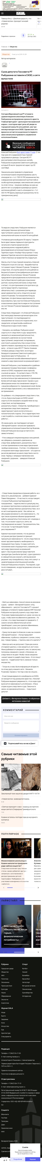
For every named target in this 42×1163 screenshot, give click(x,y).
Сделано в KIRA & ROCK (9, 1151)
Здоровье (4, 1019)
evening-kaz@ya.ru (13, 1057)
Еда (2, 1030)
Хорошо (33, 1159)
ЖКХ (2, 975)
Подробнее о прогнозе (8, 36)
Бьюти (3, 1016)
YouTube (4, 1118)
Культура (4, 989)
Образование (6, 996)
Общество (13, 47)
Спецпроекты (6, 1036)
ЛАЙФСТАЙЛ (9, 900)
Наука (3, 993)
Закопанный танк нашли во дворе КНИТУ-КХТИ (20, 793)
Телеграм (4, 1121)
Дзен (3, 1125)
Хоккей (24, 972)
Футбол (24, 968)
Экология (4, 999)
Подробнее (17, 1159)
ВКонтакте (5, 1114)
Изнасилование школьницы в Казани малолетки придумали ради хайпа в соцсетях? (14, 863)
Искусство (5, 1026)
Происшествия (6, 986)
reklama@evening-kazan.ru (15, 1087)
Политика (4, 979)
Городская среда (7, 968)
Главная (4, 47)
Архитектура (5, 1033)
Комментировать (21, 735)
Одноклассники (6, 1128)
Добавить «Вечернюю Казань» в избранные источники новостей (21, 699)
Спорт (25, 964)
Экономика (5, 982)
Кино (3, 1023)
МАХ (2, 1132)
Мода (3, 1012)
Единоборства (27, 993)
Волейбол (25, 975)
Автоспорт (26, 982)
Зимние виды (27, 989)
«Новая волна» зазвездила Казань (15, 799)
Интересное (26, 996)
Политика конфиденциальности (12, 1074)
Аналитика (5, 1003)
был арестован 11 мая (26, 152)
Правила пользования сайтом (12, 1070)
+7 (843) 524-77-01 (14, 1083)
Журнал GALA (7, 1008)
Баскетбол (26, 979)
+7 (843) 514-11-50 (14, 1053)
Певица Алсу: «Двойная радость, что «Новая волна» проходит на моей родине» (16, 21)
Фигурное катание (28, 986)
